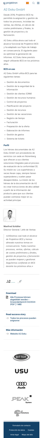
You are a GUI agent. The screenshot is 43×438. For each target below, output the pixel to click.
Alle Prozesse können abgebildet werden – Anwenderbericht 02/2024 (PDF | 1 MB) (22, 301)
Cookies (31, 430)
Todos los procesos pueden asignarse (23, 319)
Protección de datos (17, 430)
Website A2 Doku (18, 334)
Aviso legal (14, 435)
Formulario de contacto (21, 425)
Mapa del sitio (27, 435)
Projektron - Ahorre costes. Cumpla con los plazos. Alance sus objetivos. (10, 3)
